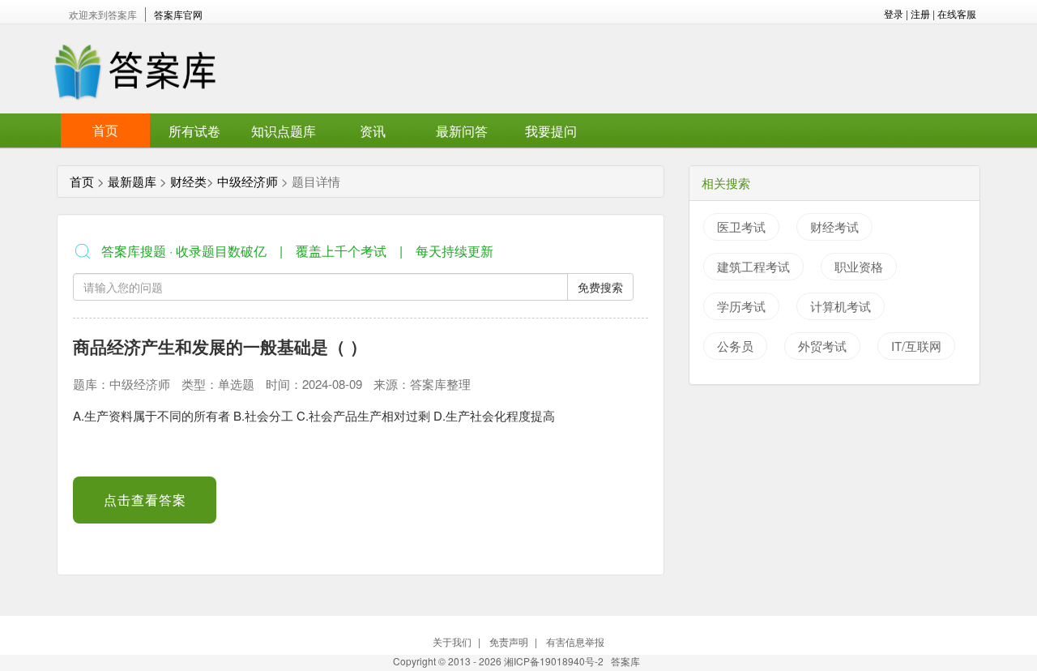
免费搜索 (600, 287)
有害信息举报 (575, 641)
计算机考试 (840, 305)
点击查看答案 (145, 499)
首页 (105, 130)
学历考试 (741, 305)
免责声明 (508, 641)
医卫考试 (741, 226)
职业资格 (858, 266)
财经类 (188, 181)
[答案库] (134, 67)
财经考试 (834, 226)
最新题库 (132, 181)
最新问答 (462, 131)
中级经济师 (247, 181)
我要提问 (551, 131)
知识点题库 (283, 131)
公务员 (735, 345)
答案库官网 (178, 14)
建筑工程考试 (753, 266)
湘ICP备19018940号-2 (555, 661)
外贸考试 (822, 345)
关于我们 (452, 641)
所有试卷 (194, 131)
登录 (893, 13)
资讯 (373, 131)
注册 (920, 13)
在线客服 (956, 13)
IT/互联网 (916, 345)
